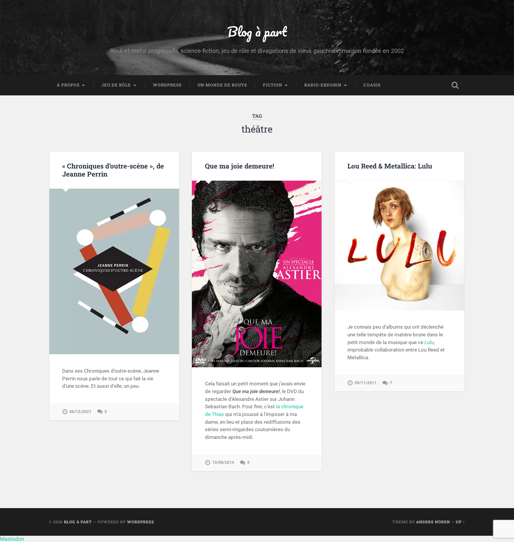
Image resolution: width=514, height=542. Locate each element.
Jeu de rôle (116, 85)
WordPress (167, 85)
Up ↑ (460, 521)
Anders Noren (433, 521)
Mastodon (12, 539)
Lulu (429, 342)
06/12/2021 (80, 411)
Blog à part (257, 31)
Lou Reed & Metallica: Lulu (389, 165)
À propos (68, 85)
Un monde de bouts (222, 85)
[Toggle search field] (455, 85)
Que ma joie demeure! (239, 165)
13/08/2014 (223, 462)
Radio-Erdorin (322, 85)
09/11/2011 (366, 382)
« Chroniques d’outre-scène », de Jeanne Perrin (113, 169)
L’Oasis (371, 85)
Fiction (272, 85)
